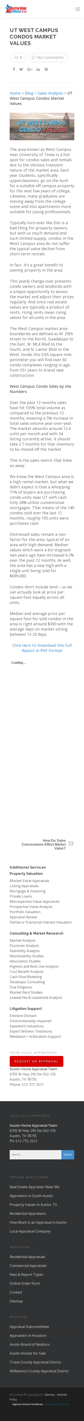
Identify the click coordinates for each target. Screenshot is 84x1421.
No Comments (50, 57)
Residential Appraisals (27, 1256)
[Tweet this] (21, 69)
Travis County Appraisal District (35, 1362)
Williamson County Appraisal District (39, 1371)
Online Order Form (25, 1283)
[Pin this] (47, 69)
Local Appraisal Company (30, 1231)
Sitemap (16, 1301)
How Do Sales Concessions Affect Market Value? (44, 844)
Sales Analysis (50, 93)
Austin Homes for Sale (28, 1353)
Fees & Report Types (26, 1274)
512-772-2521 (26, 1141)
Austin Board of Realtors (30, 1344)
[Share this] (14, 69)
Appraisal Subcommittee (29, 1326)
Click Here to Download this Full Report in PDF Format (42, 648)
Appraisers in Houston (28, 1335)
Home (15, 93)
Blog (29, 93)
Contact (16, 1292)
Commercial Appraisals (28, 1265)
